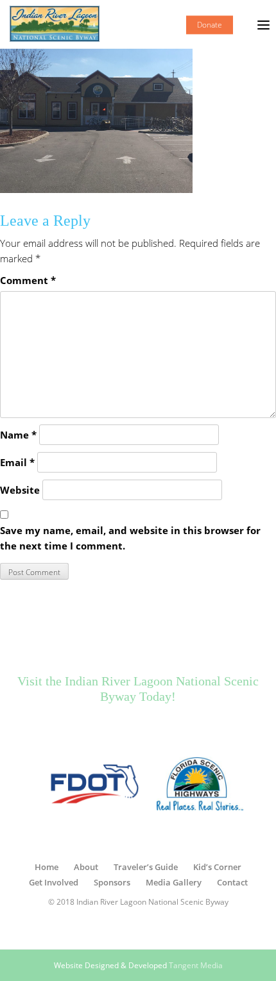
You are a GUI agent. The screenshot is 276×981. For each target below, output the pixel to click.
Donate (209, 24)
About (86, 867)
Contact (232, 882)
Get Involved (53, 882)
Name (18, 434)
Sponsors (112, 882)
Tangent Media (196, 965)
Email (17, 462)
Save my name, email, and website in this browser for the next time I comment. (130, 538)
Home (46, 867)
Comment (28, 280)
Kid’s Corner (217, 867)
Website (20, 489)
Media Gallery (174, 882)
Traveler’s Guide (146, 867)
